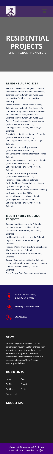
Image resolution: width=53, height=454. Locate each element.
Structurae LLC (27, 447)
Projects (24, 384)
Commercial (11, 394)
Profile (9, 384)
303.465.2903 (21, 316)
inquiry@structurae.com (27, 306)
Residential (10, 389)
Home (10, 52)
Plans (23, 379)
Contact (24, 389)
